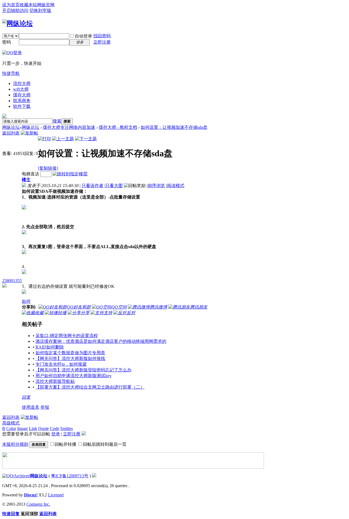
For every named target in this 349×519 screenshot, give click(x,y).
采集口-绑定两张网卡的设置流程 (66, 335)
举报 (44, 407)
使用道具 (30, 407)
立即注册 (102, 42)
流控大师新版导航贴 (55, 381)
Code (54, 428)
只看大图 (114, 185)
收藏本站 (28, 4)
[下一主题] (86, 138)
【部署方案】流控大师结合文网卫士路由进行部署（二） (90, 387)
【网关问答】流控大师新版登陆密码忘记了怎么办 (83, 370)
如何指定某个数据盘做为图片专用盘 (70, 352)
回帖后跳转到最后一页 (105, 444)
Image (22, 428)
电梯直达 (30, 174)
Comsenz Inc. (38, 504)
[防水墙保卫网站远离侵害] (94, 476)
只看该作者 (92, 185)
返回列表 (11, 133)
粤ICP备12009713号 (69, 476)
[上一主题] (63, 138)
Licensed (56, 495)
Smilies (66, 428)
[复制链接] (48, 168)
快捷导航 (11, 73)
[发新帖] (29, 133)
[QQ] (7, 476)
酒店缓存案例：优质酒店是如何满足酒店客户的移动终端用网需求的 (100, 341)
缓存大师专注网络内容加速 (69, 127)
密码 (6, 42)
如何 (26, 301)
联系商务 (22, 100)
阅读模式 (175, 185)
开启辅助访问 (15, 10)
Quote (43, 428)
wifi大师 (21, 89)
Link (33, 428)
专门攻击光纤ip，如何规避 (61, 364)
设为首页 (11, 4)
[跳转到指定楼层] (70, 174)
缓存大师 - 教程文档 (118, 127)
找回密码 (102, 35)
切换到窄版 (40, 10)
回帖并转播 (65, 444)
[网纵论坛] (17, 23)
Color (11, 428)
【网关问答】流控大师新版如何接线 (70, 358)
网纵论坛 (11, 127)
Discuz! (31, 495)
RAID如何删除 (49, 347)
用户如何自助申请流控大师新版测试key (73, 375)
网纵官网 (46, 4)
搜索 (57, 121)
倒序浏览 (156, 185)
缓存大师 (22, 95)
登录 (55, 434)
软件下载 (22, 106)
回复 (26, 397)
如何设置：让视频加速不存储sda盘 (174, 127)
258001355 (12, 280)
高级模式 (11, 423)
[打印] (44, 138)
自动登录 (83, 36)
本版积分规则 (15, 444)
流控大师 (22, 83)
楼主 (26, 179)
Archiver (21, 476)
